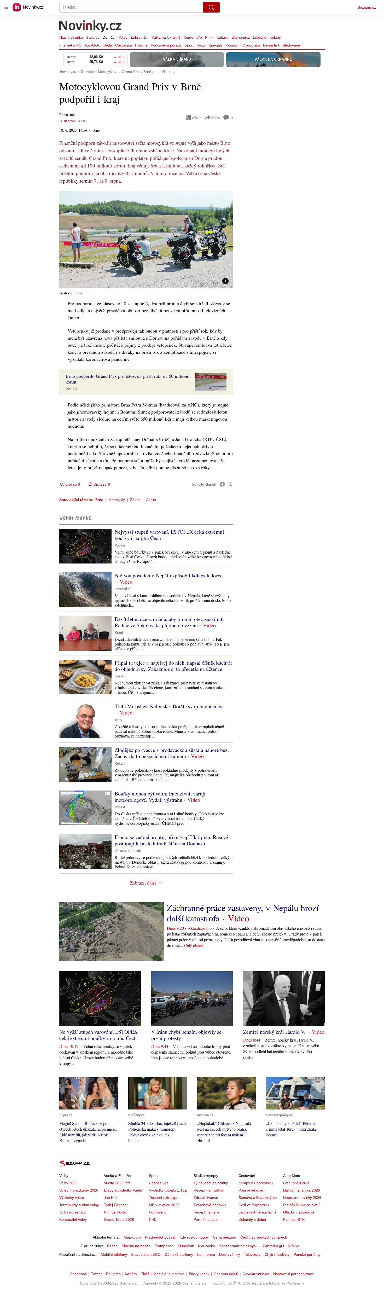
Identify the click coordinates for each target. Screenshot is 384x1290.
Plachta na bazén (136, 1246)
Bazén (112, 1246)
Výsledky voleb (71, 1197)
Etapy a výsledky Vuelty (123, 1190)
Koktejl (275, 37)
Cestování (123, 45)
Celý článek (194, 945)
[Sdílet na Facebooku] (222, 484)
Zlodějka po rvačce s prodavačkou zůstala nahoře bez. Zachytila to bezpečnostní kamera (172, 753)
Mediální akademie (169, 1274)
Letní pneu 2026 (296, 1183)
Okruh (151, 500)
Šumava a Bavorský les (257, 1197)
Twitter (96, 1274)
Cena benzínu (224, 1237)
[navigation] (6, 7)
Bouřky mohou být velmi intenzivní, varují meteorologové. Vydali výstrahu (160, 796)
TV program (250, 45)
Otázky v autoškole (299, 1212)
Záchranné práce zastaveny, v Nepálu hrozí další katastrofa (243, 913)
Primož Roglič (115, 1212)
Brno (99, 500)
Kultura (222, 37)
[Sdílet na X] (230, 484)
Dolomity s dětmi (252, 1219)
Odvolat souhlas (255, 1274)
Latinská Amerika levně (257, 1212)
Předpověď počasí (160, 1237)
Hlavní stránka (71, 37)
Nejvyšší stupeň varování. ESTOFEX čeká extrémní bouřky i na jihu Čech (169, 535)
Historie (141, 45)
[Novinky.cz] (90, 27)
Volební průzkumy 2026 (78, 1190)
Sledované (291, 45)
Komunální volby (73, 1219)
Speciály (216, 45)
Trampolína (164, 1246)
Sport (189, 45)
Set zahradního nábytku (239, 1246)
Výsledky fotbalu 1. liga (168, 1190)
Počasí (231, 45)
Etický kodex (199, 1274)
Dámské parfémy (179, 1254)
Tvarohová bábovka (210, 1205)
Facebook (78, 1274)
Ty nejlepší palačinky (211, 1183)
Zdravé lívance (206, 1197)
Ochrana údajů (226, 1274)
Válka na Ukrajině (166, 37)
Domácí (109, 37)
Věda (107, 45)
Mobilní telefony (114, 1254)
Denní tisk (271, 45)
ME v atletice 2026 (164, 1205)
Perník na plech (206, 1219)
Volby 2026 (68, 1183)
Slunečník (186, 1246)
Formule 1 (157, 1212)
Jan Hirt (110, 1197)
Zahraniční (139, 37)
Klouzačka (206, 1246)
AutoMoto (92, 45)
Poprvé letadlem (251, 1190)
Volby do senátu (72, 1212)
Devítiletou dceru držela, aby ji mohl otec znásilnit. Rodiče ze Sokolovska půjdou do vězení (169, 622)
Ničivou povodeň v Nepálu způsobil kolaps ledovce (169, 575)
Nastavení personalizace (293, 1274)
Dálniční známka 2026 (301, 1190)
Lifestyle (259, 37)
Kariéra (131, 1274)
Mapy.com (132, 1237)
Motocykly (116, 500)
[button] (146, 239)
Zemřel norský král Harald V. (275, 1031)
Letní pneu (206, 1254)
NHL (152, 1219)
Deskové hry (229, 1254)
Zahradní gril (273, 1246)
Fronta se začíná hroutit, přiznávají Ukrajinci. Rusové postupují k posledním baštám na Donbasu (171, 840)
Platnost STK (294, 1219)
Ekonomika (240, 37)
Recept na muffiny (209, 1190)
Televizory (252, 1254)
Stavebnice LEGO (146, 1254)
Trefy (118, 720)
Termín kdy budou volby (79, 1205)
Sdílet (215, 117)
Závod (135, 500)
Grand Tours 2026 (119, 1219)
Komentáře (193, 37)
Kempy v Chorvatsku (255, 1183)
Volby (123, 37)
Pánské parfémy (307, 1254)
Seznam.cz (367, 7)
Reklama (113, 1274)
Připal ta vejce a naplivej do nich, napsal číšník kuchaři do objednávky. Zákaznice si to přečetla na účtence (173, 665)
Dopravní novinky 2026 (302, 1197)
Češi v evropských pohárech (263, 1237)
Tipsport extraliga (163, 1197)
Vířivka (293, 1246)
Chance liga (158, 1183)
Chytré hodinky (277, 1254)
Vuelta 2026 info (117, 1183)
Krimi (209, 37)
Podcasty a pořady (166, 45)
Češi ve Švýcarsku (253, 1205)
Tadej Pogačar (116, 1205)
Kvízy (201, 45)
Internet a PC (70, 45)
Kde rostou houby (194, 1237)
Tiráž (145, 1274)
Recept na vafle (206, 1212)
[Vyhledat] (211, 7)
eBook (196, 117)
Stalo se (93, 37)
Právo (63, 114)
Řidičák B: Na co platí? (302, 1205)
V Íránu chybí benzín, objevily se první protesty (186, 1035)
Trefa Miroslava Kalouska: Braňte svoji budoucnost (169, 706)
